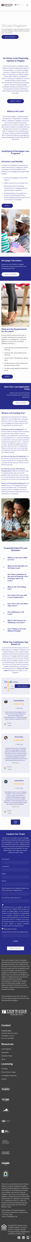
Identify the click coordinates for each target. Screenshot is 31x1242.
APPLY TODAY (15, 101)
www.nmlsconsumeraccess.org (17, 1203)
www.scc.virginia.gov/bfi (9, 1216)
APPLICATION (21, 403)
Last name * (5, 866)
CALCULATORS (10, 274)
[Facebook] (19, 1237)
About (3, 1059)
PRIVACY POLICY (15, 948)
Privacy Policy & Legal (8, 1072)
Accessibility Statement (8, 1075)
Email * (4, 874)
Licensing (4, 1068)
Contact (4, 1079)
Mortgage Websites (14, 1231)
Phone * (4, 881)
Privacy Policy (13, 911)
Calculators (5, 1052)
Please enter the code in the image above (15, 932)
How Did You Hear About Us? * (11, 898)
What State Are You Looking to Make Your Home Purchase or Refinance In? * (15, 889)
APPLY (7, 206)
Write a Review (22, 686)
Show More (15, 822)
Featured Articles (6, 1056)
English (17, 4)
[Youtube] (28, 1237)
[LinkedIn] (23, 1237)
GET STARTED (10, 37)
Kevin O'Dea (19, 737)
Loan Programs (6, 1049)
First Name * (6, 859)
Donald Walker (19, 701)
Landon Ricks (19, 781)
